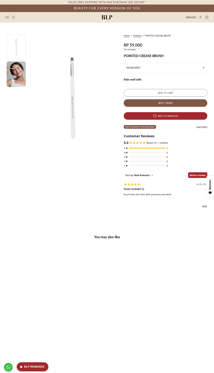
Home (127, 35)
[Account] (200, 17)
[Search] (13, 17)
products (137, 35)
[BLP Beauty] (107, 17)
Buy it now (165, 103)
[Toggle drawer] (7, 17)
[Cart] (207, 17)
